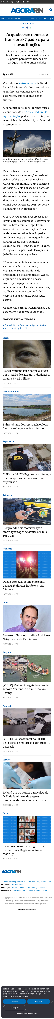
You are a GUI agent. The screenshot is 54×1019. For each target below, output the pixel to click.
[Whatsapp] (31, 27)
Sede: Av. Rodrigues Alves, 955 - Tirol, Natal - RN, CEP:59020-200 (27, 882)
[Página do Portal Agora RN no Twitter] (9, 1)
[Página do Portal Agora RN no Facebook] (3, 1)
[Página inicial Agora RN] (11, 872)
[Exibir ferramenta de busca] (51, 10)
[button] (2, 10)
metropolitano (27, 83)
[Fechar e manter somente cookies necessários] (52, 1001)
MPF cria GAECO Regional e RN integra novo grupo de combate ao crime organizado (27, 478)
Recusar (38, 1001)
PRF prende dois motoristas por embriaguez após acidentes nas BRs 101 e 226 (25, 531)
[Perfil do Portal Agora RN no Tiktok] (29, 1)
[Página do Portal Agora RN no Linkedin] (24, 1)
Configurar (14, 1008)
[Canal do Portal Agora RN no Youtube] (19, 1)
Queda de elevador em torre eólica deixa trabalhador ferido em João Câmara (24, 585)
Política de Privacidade (27, 1013)
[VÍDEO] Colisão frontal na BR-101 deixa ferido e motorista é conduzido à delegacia (26, 742)
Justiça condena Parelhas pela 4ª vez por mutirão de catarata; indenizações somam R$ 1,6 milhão (26, 374)
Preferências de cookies (27, 909)
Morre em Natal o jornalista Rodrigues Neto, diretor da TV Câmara (26, 637)
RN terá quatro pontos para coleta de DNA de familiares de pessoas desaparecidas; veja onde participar (25, 796)
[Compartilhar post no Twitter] (23, 27)
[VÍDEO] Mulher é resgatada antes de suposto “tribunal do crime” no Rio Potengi (25, 689)
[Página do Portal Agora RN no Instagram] (14, 1)
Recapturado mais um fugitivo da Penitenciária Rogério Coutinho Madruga (23, 850)
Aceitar (15, 1001)
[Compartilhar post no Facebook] (27, 27)
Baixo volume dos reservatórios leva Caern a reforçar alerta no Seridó (25, 426)
